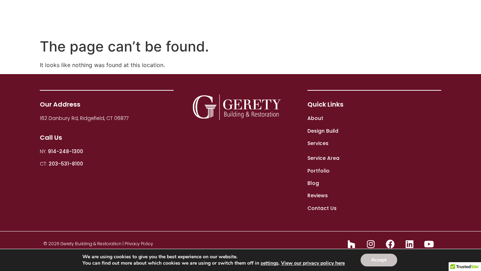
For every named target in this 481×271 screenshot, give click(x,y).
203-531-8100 (66, 163)
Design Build (259, 17)
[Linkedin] (409, 244)
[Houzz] (351, 244)
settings (270, 263)
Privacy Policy (139, 244)
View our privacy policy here (313, 263)
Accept (379, 260)
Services (301, 17)
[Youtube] (429, 244)
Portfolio (339, 17)
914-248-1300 (65, 151)
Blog (373, 17)
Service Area (323, 158)
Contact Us (446, 17)
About (212, 17)
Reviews (405, 17)
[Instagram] (371, 244)
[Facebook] (390, 244)
